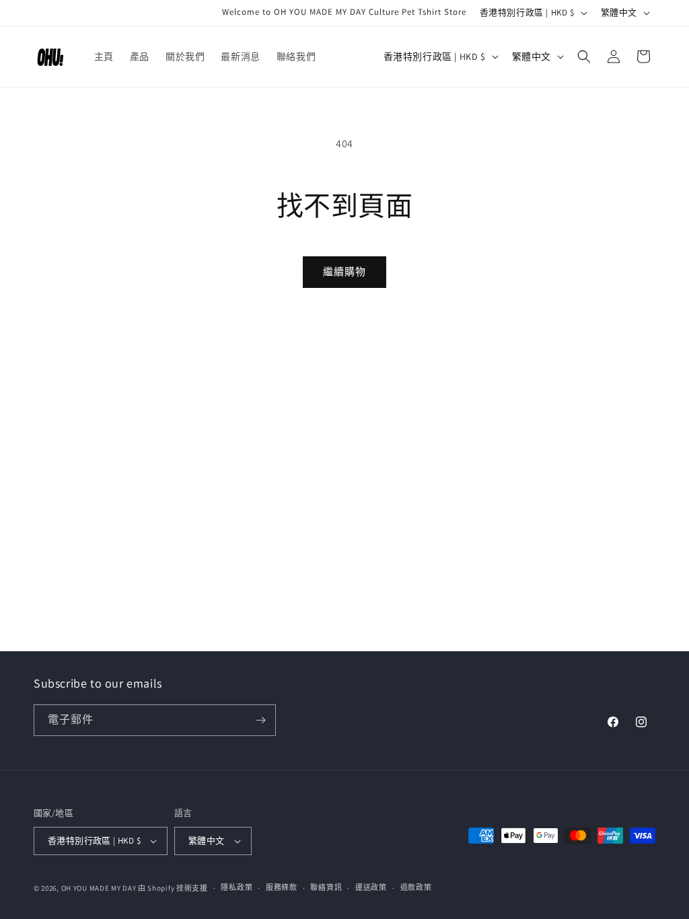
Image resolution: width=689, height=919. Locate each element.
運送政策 (371, 887)
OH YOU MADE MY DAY (99, 888)
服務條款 (281, 887)
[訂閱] (260, 720)
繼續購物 (344, 271)
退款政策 (416, 887)
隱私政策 (236, 887)
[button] (584, 56)
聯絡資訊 (326, 887)
